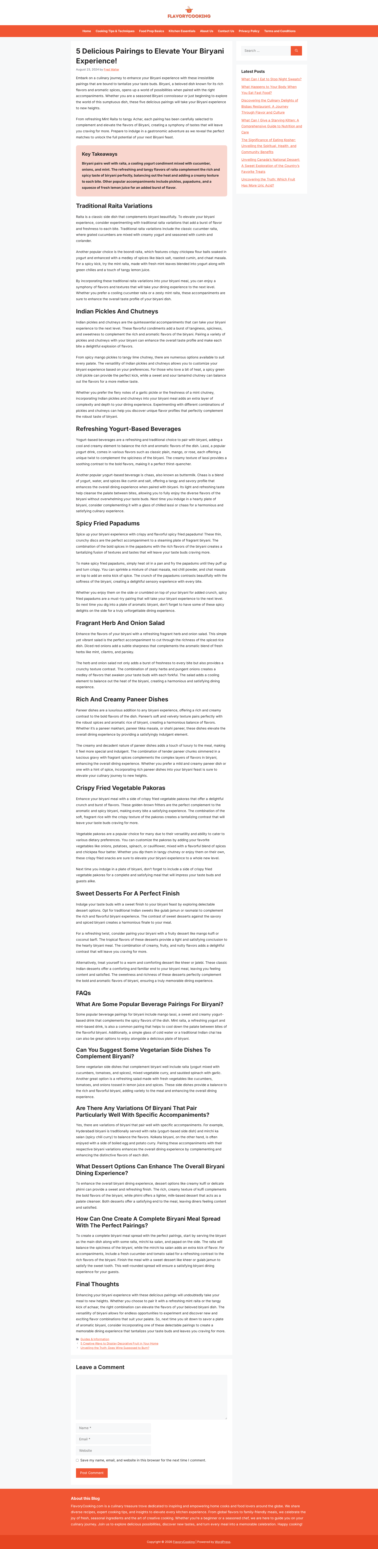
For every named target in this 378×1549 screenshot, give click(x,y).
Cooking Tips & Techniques (115, 31)
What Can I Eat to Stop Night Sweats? (271, 79)
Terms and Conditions (280, 31)
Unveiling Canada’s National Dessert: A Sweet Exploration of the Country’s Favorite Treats (270, 166)
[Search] (296, 51)
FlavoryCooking (184, 1542)
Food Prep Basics (151, 31)
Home (86, 31)
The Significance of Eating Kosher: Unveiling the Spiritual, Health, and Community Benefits (268, 146)
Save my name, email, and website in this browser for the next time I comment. (143, 1460)
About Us (206, 31)
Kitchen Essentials (182, 31)
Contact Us (226, 31)
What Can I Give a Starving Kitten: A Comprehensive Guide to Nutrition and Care (271, 126)
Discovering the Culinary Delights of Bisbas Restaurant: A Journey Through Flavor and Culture (269, 106)
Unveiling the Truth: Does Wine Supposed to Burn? (115, 1347)
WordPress (222, 1542)
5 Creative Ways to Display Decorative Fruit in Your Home (119, 1343)
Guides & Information (95, 1339)
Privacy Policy (249, 31)
